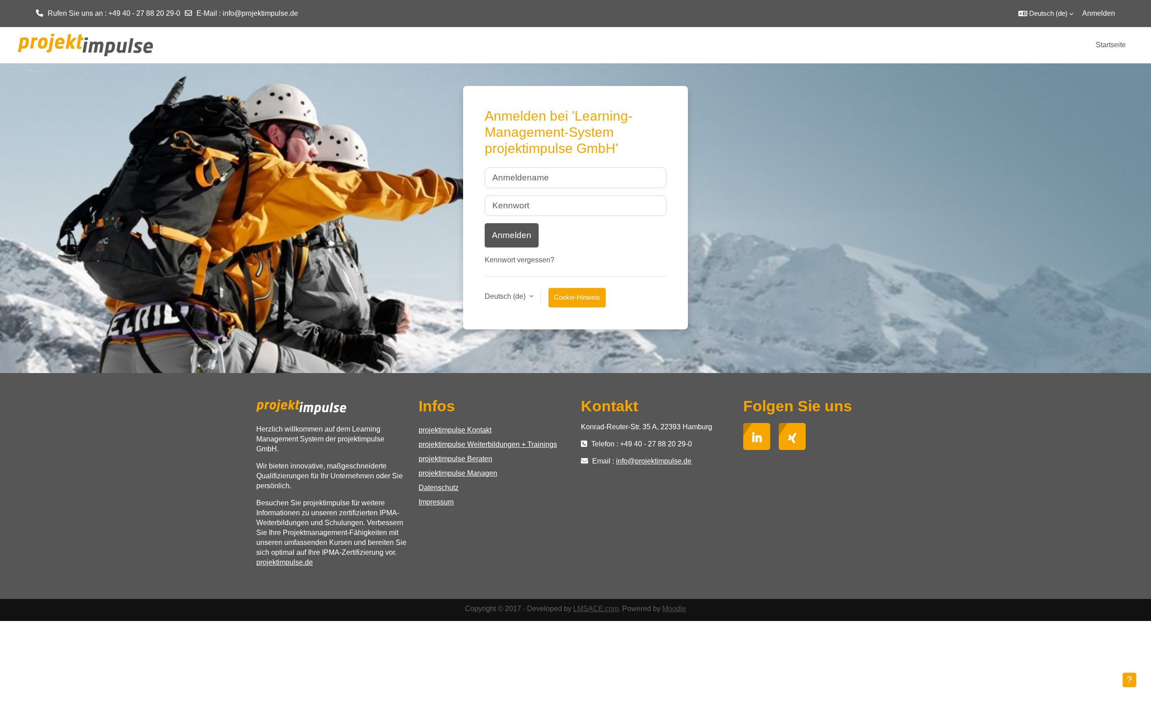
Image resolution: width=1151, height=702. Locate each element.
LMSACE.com (596, 608)
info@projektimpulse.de (260, 13)
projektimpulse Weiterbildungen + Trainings (488, 444)
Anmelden (1098, 13)
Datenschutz (439, 487)
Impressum (436, 502)
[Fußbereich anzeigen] (1129, 680)
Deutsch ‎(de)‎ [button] (506, 296)
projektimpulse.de (284, 562)
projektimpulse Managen (458, 473)
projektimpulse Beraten (455, 459)
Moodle (674, 608)
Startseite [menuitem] (1111, 45)
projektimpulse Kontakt (455, 430)
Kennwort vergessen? (519, 260)
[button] (1046, 13)
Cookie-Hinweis (577, 297)
